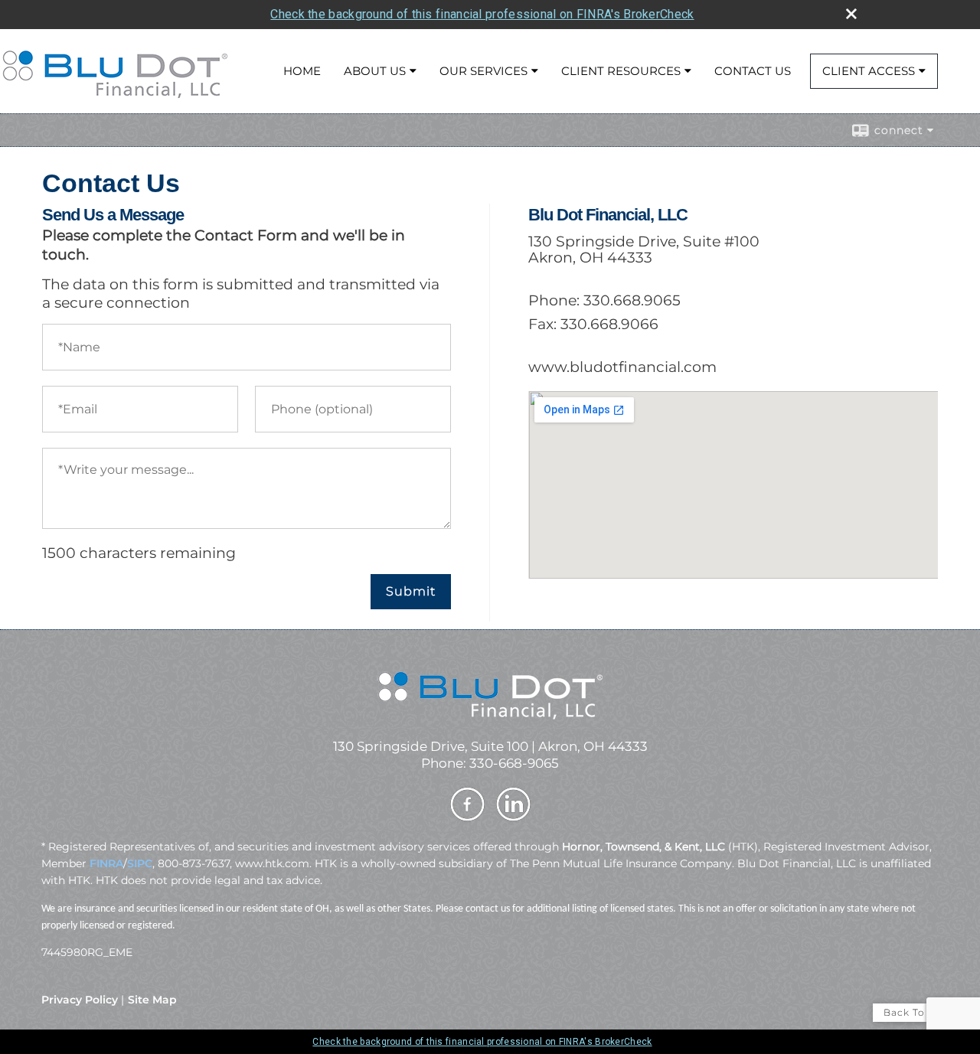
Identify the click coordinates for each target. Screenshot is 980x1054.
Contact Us (752, 71)
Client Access (868, 71)
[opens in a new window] (467, 819)
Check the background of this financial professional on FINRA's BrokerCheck (482, 14)
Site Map (152, 1000)
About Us (375, 71)
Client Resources (621, 71)
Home (302, 71)
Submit (411, 591)
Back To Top (916, 1012)
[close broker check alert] (851, 14)
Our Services (483, 71)
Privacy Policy (79, 1000)
